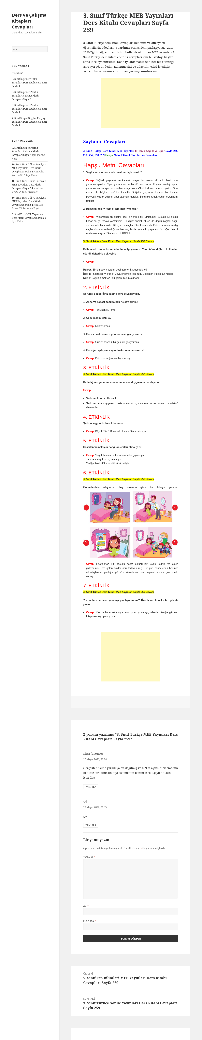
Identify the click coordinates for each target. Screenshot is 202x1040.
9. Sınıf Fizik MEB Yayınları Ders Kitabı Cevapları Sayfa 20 (29, 216)
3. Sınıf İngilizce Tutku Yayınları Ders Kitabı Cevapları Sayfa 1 (29, 82)
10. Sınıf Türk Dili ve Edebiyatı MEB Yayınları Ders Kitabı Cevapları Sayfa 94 (29, 168)
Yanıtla (90, 786)
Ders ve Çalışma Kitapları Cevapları (29, 21)
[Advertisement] (130, 103)
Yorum (89, 856)
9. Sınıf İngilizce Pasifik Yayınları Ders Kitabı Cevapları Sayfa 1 (29, 108)
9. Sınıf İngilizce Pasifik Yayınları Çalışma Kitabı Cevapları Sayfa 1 (25, 95)
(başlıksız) (17, 73)
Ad (86, 906)
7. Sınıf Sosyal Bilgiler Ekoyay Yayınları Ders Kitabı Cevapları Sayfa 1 (29, 121)
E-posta (89, 921)
